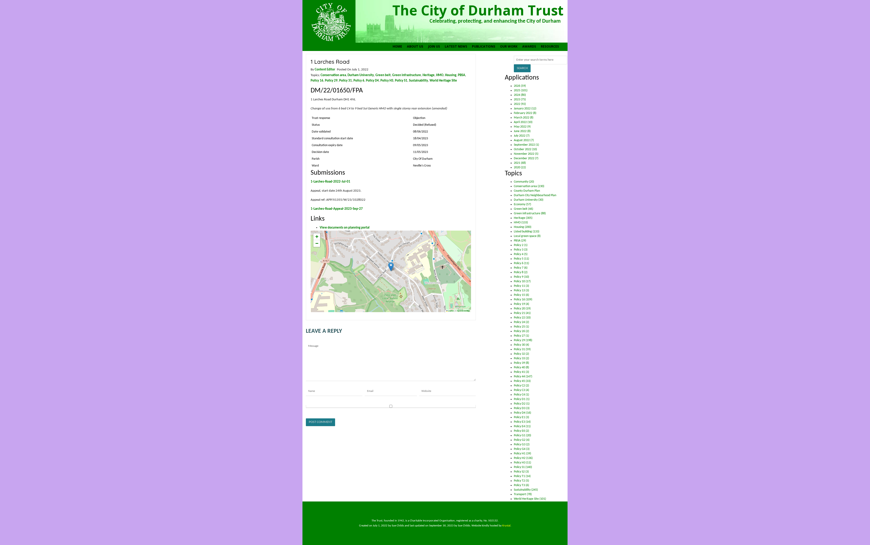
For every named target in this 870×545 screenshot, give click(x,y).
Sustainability (418, 80)
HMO (439, 75)
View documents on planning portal (345, 227)
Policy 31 (345, 80)
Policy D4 (372, 80)
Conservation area (333, 75)
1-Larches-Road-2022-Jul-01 (330, 181)
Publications (483, 46)
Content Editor (325, 69)
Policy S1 (401, 80)
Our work (508, 46)
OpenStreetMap (463, 311)
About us (415, 46)
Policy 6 (358, 80)
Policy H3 (386, 80)
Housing (450, 75)
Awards (529, 46)
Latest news (456, 46)
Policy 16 (317, 80)
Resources (550, 46)
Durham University (361, 75)
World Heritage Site (443, 80)
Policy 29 (331, 80)
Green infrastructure (406, 75)
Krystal (506, 525)
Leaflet (451, 311)
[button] (391, 266)
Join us (434, 46)
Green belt (383, 75)
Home (397, 46)
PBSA (461, 75)
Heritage (429, 75)
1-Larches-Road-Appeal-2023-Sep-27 (337, 209)
